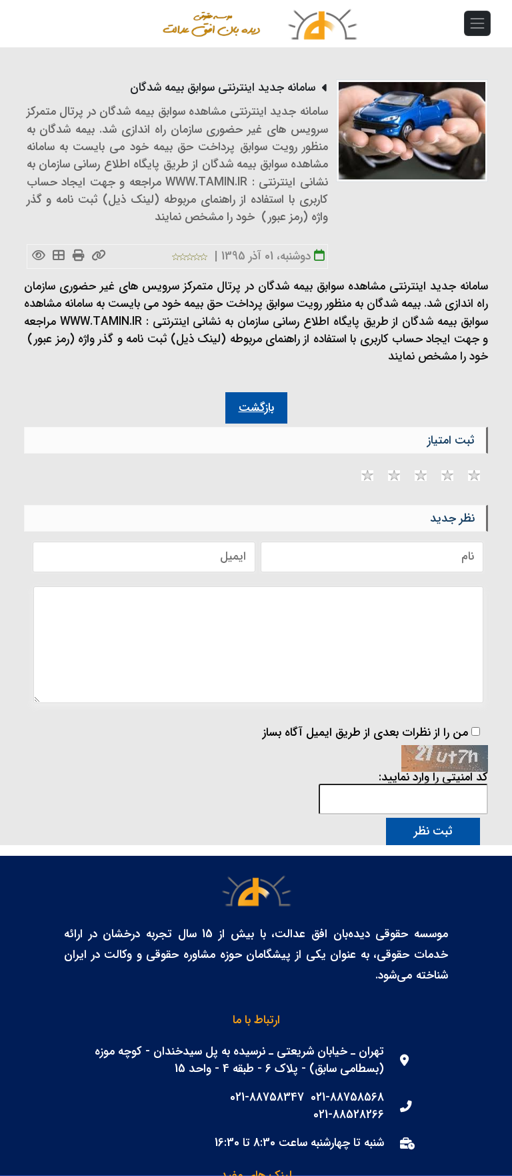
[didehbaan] (322, 23)
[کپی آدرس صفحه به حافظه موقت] (99, 256)
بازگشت (256, 408)
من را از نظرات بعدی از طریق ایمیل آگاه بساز (365, 733)
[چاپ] (79, 256)
